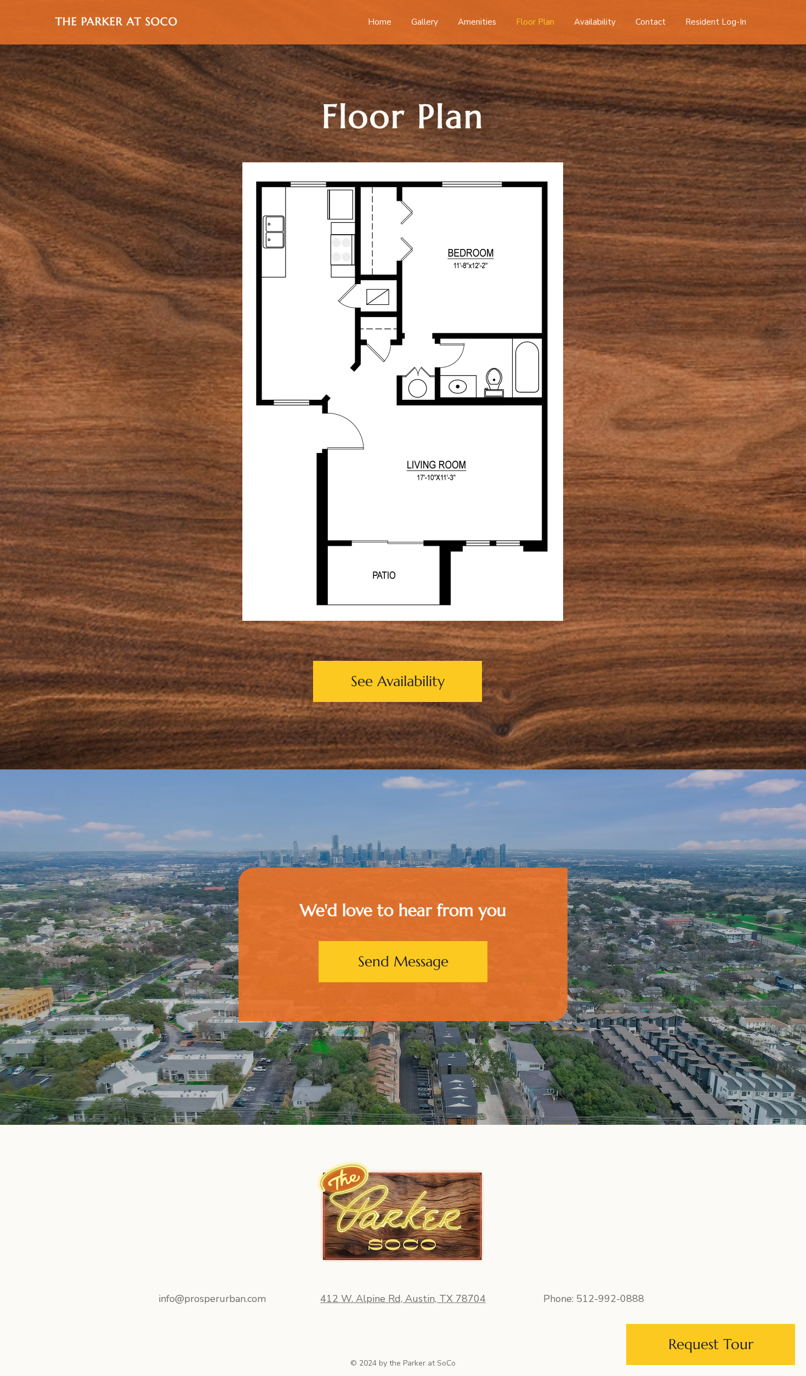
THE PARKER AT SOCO (116, 22)
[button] (403, 961)
